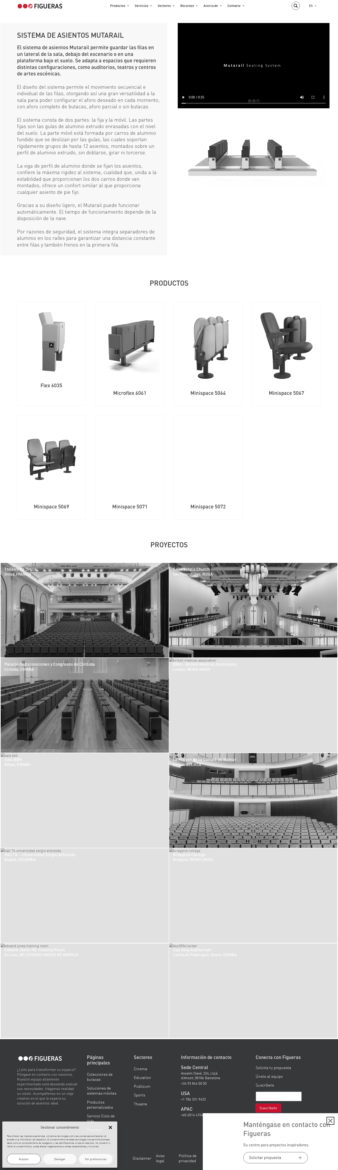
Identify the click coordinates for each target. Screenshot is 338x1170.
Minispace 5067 (286, 393)
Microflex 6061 (129, 393)
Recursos (187, 6)
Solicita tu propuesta (273, 1067)
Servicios (141, 6)
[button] (110, 1127)
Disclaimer (142, 1158)
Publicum (142, 1086)
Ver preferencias (96, 1159)
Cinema (140, 1068)
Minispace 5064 (208, 393)
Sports (139, 1095)
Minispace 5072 (208, 506)
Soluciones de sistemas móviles (101, 1090)
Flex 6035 (51, 385)
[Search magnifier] (296, 6)
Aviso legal (160, 1158)
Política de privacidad (188, 1158)
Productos (117, 6)
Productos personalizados (100, 1105)
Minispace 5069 (51, 506)
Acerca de (210, 6)
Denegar (59, 1159)
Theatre (140, 1103)
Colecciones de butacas (100, 1077)
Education (142, 1077)
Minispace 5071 (130, 506)
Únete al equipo (269, 1076)
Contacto (234, 6)
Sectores (164, 6)
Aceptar (24, 1159)
